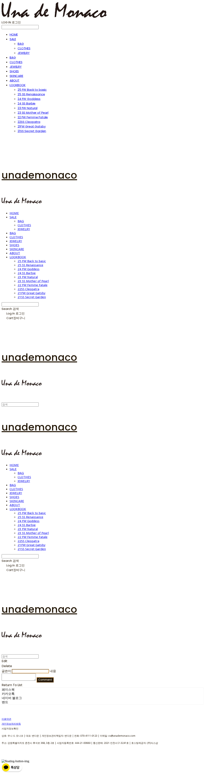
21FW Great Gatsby (31, 126)
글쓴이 (6, 671)
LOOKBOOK (18, 85)
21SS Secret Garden (32, 131)
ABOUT (14, 80)
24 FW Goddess (29, 99)
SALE (13, 39)
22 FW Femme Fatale (33, 117)
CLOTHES (24, 48)
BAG (21, 44)
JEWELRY (24, 53)
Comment (45, 680)
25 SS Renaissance (31, 94)
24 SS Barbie (26, 103)
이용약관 (6, 719)
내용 (53, 671)
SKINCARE (16, 76)
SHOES (14, 71)
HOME (14, 34)
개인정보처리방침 (11, 723)
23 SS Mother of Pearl (33, 112)
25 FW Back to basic (32, 90)
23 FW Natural (27, 108)
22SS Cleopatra (29, 122)
